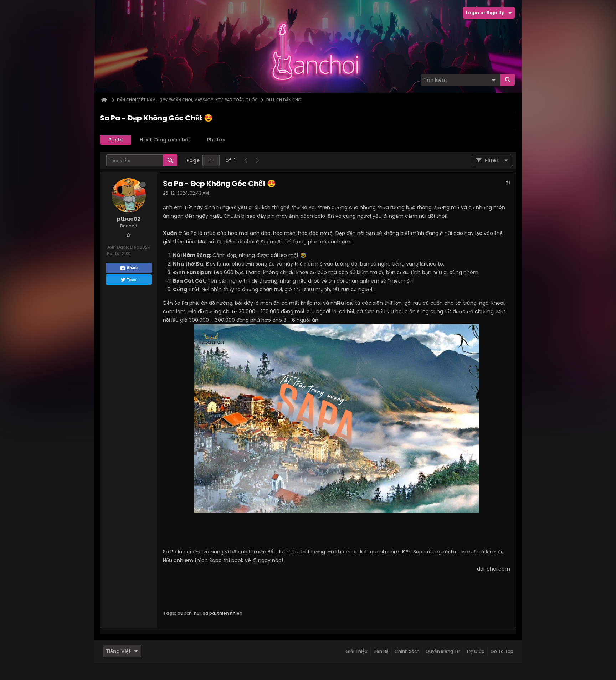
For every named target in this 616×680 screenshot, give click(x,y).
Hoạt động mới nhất (165, 139)
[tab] (115, 140)
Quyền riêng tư (443, 651)
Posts (115, 139)
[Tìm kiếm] (507, 80)
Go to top (502, 651)
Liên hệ (381, 651)
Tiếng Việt (118, 651)
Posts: (113, 254)
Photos (216, 139)
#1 (507, 183)
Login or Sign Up (485, 13)
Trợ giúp (475, 651)
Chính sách (407, 651)
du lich (185, 613)
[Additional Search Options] (493, 80)
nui (197, 613)
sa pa (209, 613)
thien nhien (229, 613)
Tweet (132, 279)
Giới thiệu (357, 651)
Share (132, 268)
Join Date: (118, 247)
